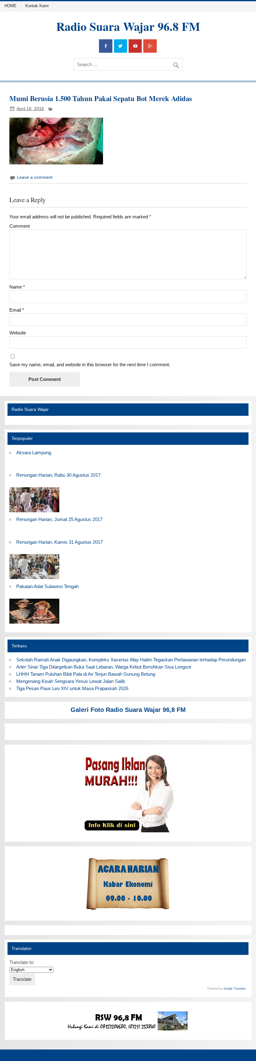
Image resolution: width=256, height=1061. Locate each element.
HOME (10, 5)
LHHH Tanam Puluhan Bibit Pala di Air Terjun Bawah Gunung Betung (85, 674)
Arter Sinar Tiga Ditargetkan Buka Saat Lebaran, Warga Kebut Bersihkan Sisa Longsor (103, 666)
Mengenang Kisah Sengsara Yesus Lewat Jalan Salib (71, 681)
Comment (19, 226)
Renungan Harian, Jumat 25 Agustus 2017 (59, 519)
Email (16, 310)
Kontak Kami (37, 5)
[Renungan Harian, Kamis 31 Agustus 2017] (34, 579)
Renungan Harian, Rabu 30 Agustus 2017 (58, 475)
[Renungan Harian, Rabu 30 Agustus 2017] (34, 512)
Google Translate (235, 988)
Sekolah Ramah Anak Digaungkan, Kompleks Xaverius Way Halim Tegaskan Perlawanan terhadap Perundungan (131, 659)
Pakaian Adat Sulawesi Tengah (47, 586)
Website (17, 332)
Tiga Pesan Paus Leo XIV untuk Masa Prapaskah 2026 (72, 688)
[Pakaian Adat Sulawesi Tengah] (34, 623)
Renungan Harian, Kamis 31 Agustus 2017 (59, 542)
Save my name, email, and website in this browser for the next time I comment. (89, 364)
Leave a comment (34, 177)
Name (17, 287)
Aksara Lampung (33, 452)
